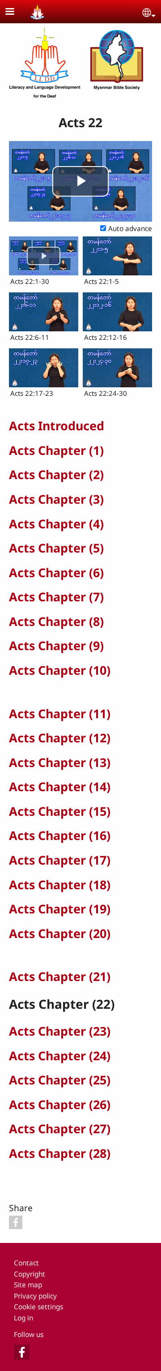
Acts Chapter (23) (59, 1031)
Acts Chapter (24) (59, 1055)
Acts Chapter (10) (59, 670)
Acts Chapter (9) (56, 645)
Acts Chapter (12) (59, 737)
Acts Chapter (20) (59, 933)
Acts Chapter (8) (56, 621)
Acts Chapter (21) (59, 976)
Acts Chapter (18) (59, 884)
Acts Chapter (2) (56, 474)
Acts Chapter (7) (56, 596)
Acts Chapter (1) (56, 450)
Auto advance (130, 228)
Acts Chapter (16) (59, 835)
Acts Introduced (56, 425)
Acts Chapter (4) (56, 523)
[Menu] (15, 12)
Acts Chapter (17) (59, 860)
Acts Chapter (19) (59, 908)
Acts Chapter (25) (59, 1079)
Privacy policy (35, 1296)
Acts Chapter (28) (59, 1153)
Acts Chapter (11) (59, 713)
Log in (23, 1318)
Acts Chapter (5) (56, 548)
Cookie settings (38, 1306)
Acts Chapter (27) (59, 1128)
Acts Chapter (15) (59, 811)
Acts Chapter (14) (59, 786)
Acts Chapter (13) (59, 762)
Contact (26, 1263)
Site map (28, 1285)
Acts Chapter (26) (59, 1104)
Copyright (29, 1274)
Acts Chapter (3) (56, 499)
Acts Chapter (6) (56, 572)
